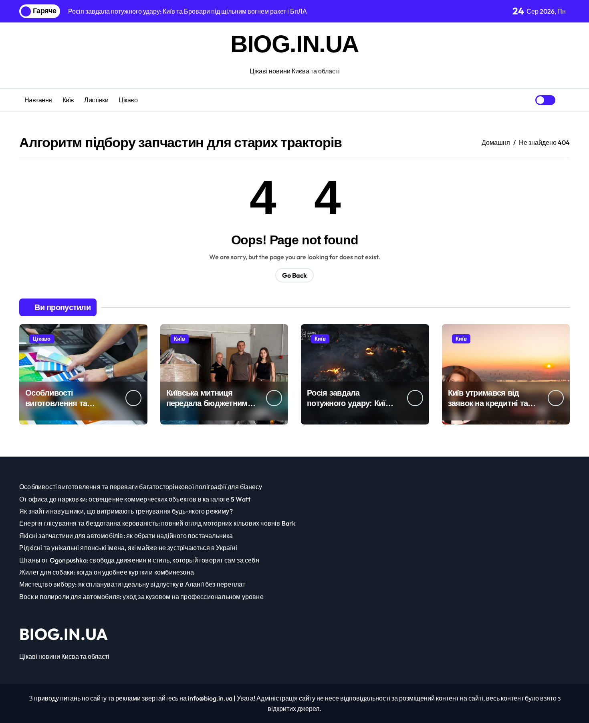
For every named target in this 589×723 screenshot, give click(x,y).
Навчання (38, 100)
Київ (68, 100)
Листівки (96, 100)
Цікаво (128, 100)
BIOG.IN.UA (294, 43)
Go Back (294, 275)
